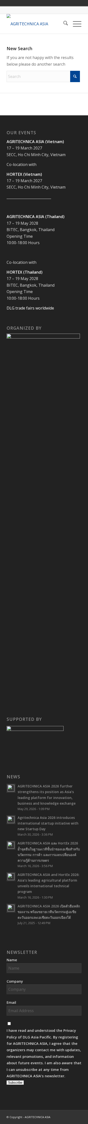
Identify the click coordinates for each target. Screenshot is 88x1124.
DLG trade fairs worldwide (30, 308)
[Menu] (74, 24)
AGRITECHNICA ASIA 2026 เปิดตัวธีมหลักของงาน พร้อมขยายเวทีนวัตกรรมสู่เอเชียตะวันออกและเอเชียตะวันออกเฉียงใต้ (49, 912)
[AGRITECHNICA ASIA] (36, 24)
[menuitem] (63, 24)
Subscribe (15, 1082)
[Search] (63, 24)
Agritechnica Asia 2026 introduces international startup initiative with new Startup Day (48, 823)
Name (12, 959)
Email (11, 1002)
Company (15, 981)
